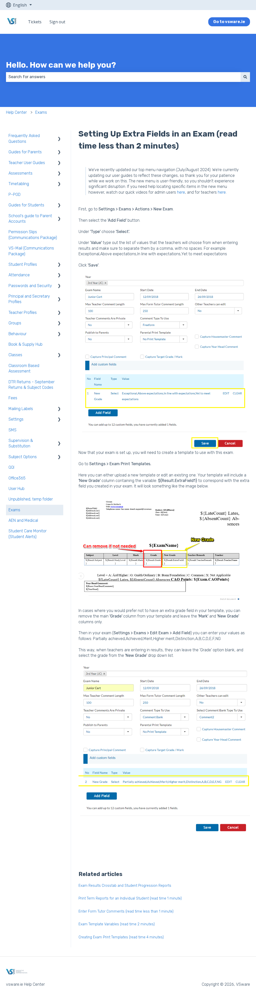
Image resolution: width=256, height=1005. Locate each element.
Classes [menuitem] (15, 354)
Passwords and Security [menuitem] (30, 285)
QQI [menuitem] (11, 467)
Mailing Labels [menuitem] (20, 408)
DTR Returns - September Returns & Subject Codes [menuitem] (31, 385)
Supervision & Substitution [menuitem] (20, 443)
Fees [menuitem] (12, 398)
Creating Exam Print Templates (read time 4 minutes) (121, 937)
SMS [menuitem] (12, 430)
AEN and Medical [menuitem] (23, 520)
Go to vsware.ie (229, 21)
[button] (59, 136)
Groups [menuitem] (14, 323)
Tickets (35, 22)
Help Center (16, 112)
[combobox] (123, 77)
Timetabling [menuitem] (18, 183)
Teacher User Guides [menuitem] (26, 162)
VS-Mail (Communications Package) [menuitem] (31, 251)
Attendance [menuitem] (19, 275)
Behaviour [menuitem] (17, 333)
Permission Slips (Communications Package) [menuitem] (32, 234)
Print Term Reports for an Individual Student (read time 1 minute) (130, 898)
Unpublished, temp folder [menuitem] (30, 499)
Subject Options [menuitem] (22, 456)
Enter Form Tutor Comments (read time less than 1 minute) (126, 911)
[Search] (245, 77)
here (181, 192)
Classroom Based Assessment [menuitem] (23, 368)
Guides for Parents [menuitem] (25, 152)
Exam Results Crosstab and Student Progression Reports (124, 886)
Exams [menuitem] (14, 510)
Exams (41, 112)
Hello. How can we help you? (61, 65)
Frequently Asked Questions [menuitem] (24, 138)
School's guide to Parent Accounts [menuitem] (30, 218)
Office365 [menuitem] (17, 478)
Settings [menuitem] (16, 419)
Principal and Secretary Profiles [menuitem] (29, 299)
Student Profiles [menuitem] (22, 264)
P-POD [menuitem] (14, 194)
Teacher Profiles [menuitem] (22, 312)
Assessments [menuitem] (20, 173)
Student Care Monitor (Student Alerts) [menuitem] (27, 534)
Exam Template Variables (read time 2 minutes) (116, 924)
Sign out (57, 22)
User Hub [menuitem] (16, 488)
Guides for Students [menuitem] (26, 205)
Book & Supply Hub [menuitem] (25, 344)
